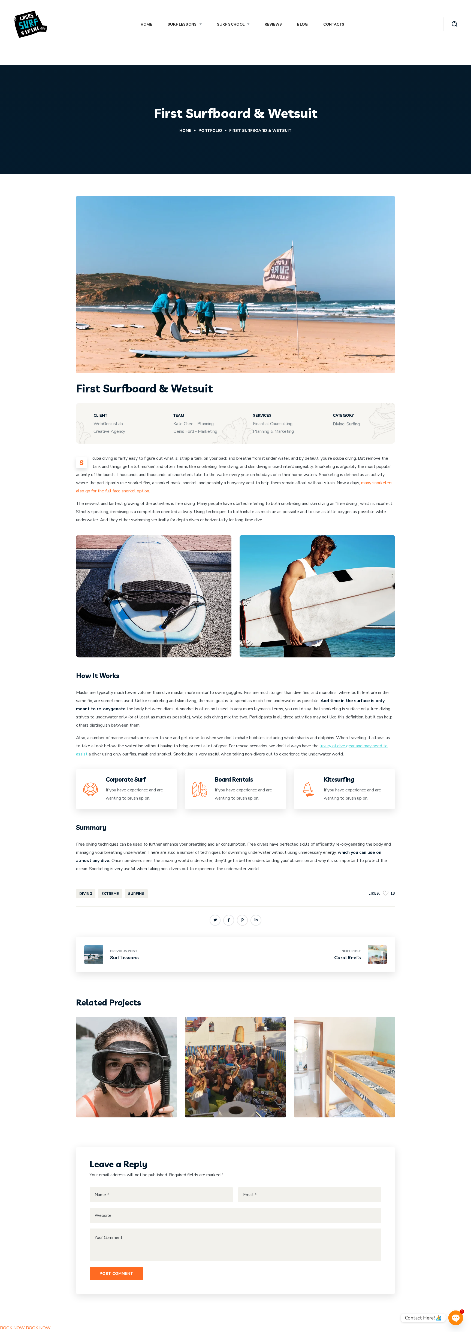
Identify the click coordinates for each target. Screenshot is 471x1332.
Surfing (117, 1088)
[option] (126, 1071)
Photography (342, 1088)
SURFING (136, 893)
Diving (98, 1088)
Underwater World (229, 1097)
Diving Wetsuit (332, 1097)
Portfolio (210, 130)
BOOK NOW (12, 1328)
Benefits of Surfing (120, 1097)
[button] (454, 24)
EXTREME (110, 893)
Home (185, 130)
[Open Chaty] (455, 1317)
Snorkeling (230, 1088)
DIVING (85, 893)
